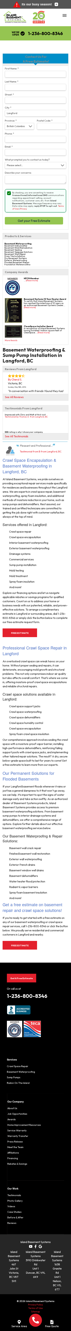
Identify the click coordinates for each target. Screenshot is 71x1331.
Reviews (11, 1223)
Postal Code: (45, 120)
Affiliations (13, 1152)
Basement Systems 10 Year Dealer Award (45, 299)
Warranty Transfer (17, 1136)
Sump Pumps (13, 1077)
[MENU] (65, 15)
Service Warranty (17, 1130)
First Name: (12, 68)
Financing (12, 1158)
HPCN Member (31, 278)
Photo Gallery (15, 1200)
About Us (12, 1108)
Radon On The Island (18, 1082)
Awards (11, 1119)
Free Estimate (20, 633)
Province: (11, 120)
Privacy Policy (35, 1304)
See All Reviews (14, 397)
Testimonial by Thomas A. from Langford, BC (26, 416)
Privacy (23, 208)
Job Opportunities (17, 1113)
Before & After (15, 1217)
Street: (9, 94)
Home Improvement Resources (24, 1124)
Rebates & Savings (17, 1163)
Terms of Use (35, 1308)
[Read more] (32, 280)
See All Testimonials (16, 436)
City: (8, 107)
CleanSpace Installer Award (38, 326)
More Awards (11, 340)
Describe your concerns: (18, 172)
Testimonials (14, 1195)
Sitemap (35, 1311)
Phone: (9, 133)
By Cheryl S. (15, 379)
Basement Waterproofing (21, 1071)
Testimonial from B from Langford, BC (41, 451)
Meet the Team (15, 1147)
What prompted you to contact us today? (27, 159)
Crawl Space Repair (17, 1066)
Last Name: (11, 81)
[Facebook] (35, 1246)
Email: (9, 146)
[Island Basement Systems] (15, 18)
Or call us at (14, 988)
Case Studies (14, 1211)
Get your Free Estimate (34, 221)
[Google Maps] (40, 1246)
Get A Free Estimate (21, 978)
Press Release (15, 1141)
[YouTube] (31, 1246)
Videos (11, 1206)
